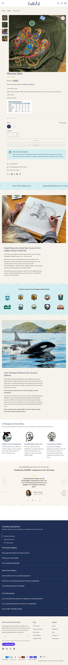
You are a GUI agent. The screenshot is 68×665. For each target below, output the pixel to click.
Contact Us (55, 635)
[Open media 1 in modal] (63, 18)
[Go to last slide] (28, 500)
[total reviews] (36, 77)
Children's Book (37, 638)
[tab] (5, 18)
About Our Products (9, 539)
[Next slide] (40, 500)
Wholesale (55, 629)
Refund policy (5, 659)
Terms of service (22, 659)
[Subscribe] (28, 637)
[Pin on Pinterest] (17, 174)
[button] (2, 3)
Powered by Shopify (58, 661)
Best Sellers (36, 632)
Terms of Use (19, 640)
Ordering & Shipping (9, 536)
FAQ (53, 632)
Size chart (64, 122)
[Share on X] (14, 174)
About (53, 626)
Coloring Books (37, 635)
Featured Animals (38, 629)
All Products (36, 626)
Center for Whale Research (28, 402)
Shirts (9, 11)
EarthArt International (48, 661)
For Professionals (8, 543)
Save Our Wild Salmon (10, 402)
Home (3, 11)
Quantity (9, 131)
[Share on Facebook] (12, 174)
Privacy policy (13, 659)
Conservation (55, 638)
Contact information (32, 659)
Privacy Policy (26, 640)
